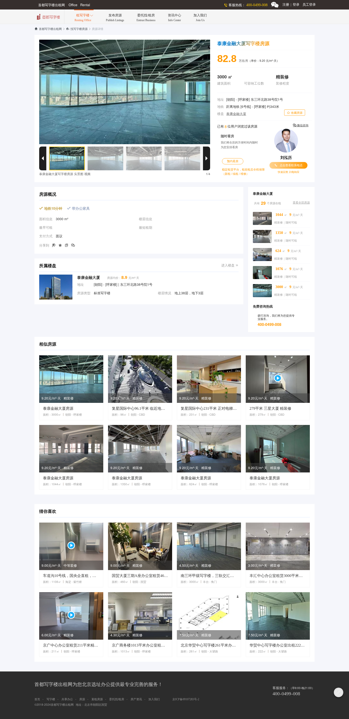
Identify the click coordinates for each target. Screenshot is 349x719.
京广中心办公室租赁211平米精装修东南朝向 (71, 645)
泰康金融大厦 (236, 114)
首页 (37, 699)
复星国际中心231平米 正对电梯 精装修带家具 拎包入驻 (209, 408)
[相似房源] (71, 379)
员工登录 (309, 4)
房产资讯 (136, 699)
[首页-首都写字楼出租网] (47, 16)
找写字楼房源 (77, 29)
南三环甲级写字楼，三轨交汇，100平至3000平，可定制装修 (209, 576)
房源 (82, 699)
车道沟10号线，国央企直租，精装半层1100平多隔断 (71, 576)
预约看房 (232, 161)
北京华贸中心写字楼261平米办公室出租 (209, 645)
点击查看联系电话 (288, 165)
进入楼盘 (230, 265)
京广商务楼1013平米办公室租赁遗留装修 (140, 645)
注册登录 (291, 4)
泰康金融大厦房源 (58, 408)
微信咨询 (300, 125)
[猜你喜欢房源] (71, 546)
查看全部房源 (301, 202)
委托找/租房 (116, 699)
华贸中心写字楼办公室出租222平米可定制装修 (278, 645)
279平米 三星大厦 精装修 (270, 408)
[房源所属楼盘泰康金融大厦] (55, 287)
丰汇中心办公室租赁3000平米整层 (278, 576)
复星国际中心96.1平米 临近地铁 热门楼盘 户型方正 (140, 408)
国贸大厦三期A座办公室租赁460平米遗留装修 (140, 576)
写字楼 (51, 699)
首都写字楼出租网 (48, 29)
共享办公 (67, 699)
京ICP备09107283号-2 (185, 699)
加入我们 (154, 699)
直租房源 (97, 699)
